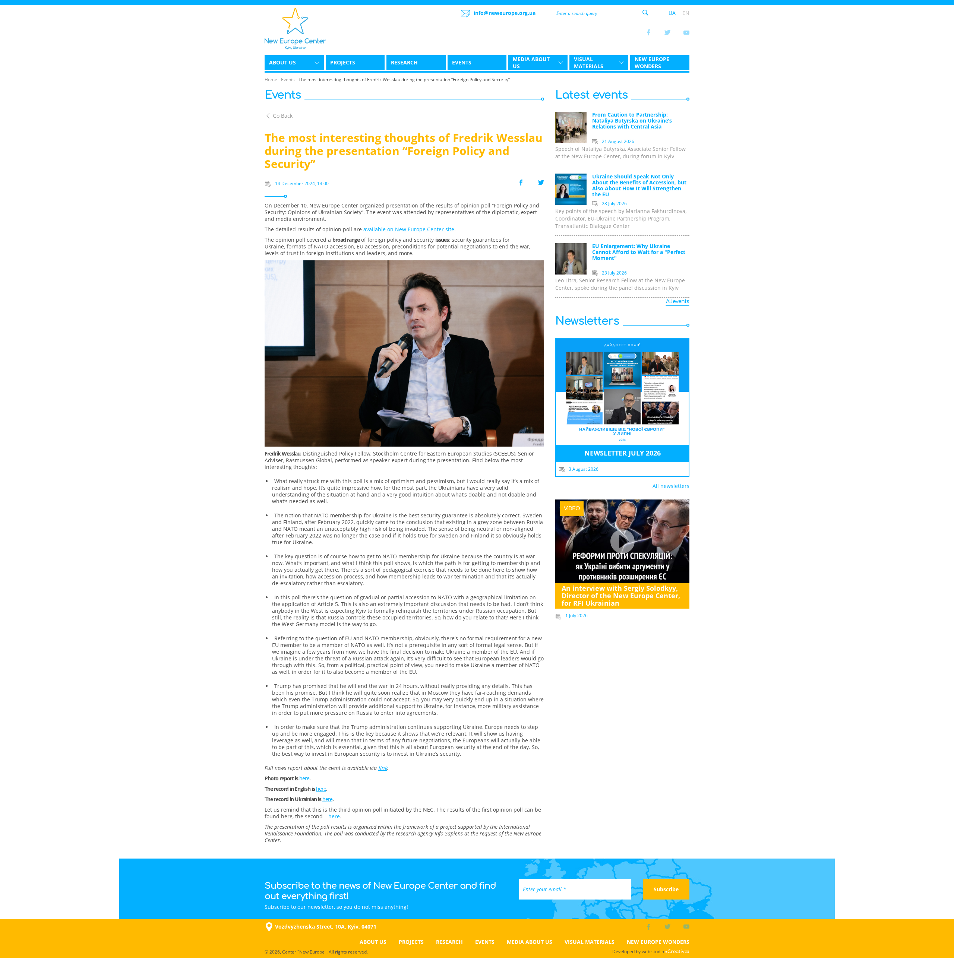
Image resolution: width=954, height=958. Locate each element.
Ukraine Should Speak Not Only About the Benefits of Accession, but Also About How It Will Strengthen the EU (639, 186)
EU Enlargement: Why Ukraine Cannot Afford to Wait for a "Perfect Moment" (638, 252)
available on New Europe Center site (408, 229)
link (382, 767)
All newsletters (671, 485)
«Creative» (677, 951)
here (304, 778)
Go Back (283, 115)
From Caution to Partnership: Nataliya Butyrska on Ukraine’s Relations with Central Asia (632, 121)
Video (572, 508)
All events (677, 301)
